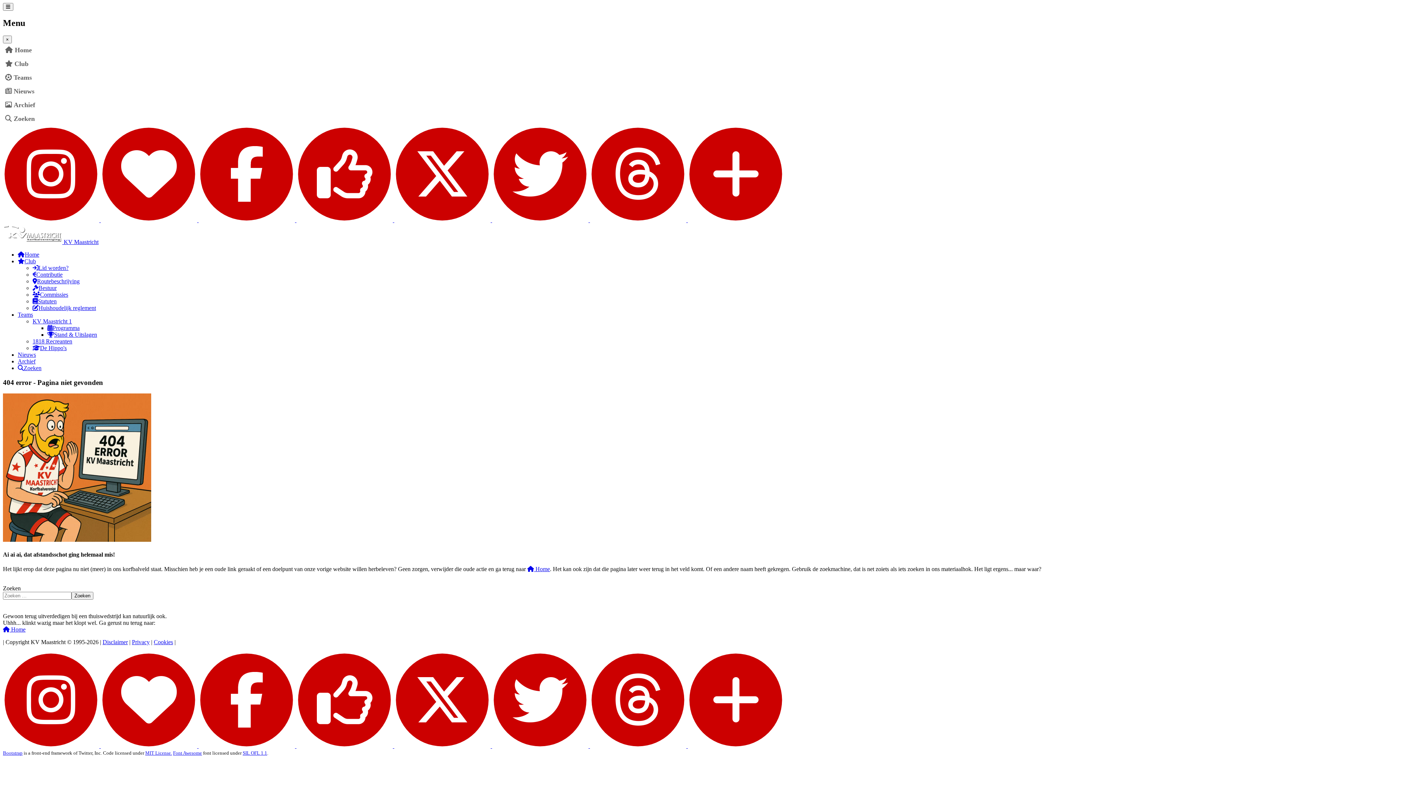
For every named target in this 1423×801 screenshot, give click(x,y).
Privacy (141, 642)
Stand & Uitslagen (75, 335)
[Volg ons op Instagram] (101, 220)
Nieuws (24, 91)
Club (21, 63)
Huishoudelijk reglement (67, 308)
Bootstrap (13, 753)
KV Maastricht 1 (52, 321)
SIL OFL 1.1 (255, 753)
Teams (23, 77)
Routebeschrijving (58, 281)
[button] (1414, 64)
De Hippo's (53, 348)
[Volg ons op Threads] (687, 220)
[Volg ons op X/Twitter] (492, 220)
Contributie (49, 274)
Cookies (163, 642)
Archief (24, 105)
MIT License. (158, 753)
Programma (66, 328)
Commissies (54, 294)
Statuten (47, 301)
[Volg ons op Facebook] (296, 220)
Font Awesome (187, 753)
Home (542, 569)
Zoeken (24, 118)
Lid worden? (54, 268)
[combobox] (37, 596)
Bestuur (48, 288)
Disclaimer (115, 642)
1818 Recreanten (52, 341)
